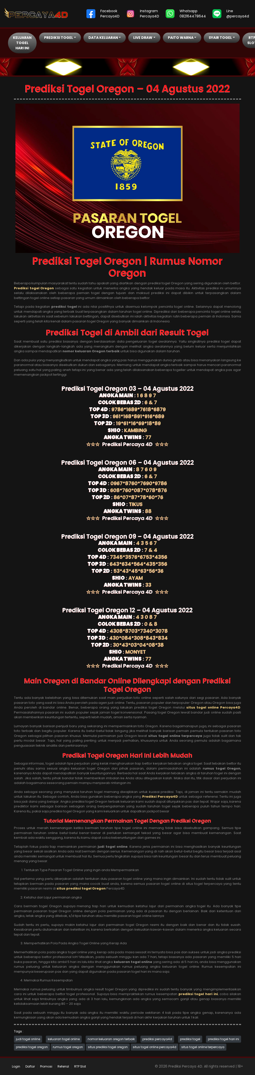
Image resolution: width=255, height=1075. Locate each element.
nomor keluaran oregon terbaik (111, 1039)
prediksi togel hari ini (223, 1039)
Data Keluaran (103, 37)
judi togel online (28, 1039)
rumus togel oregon (68, 1047)
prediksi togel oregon (32, 1047)
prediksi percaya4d (157, 1039)
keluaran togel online (64, 1039)
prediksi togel (190, 1039)
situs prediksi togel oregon (108, 1047)
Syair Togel (220, 37)
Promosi (46, 1066)
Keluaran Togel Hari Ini (22, 43)
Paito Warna (180, 37)
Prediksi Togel (58, 37)
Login (16, 1066)
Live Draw (142, 37)
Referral (63, 1066)
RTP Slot (80, 1066)
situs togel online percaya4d (154, 1047)
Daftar (30, 1066)
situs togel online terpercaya (202, 1047)
